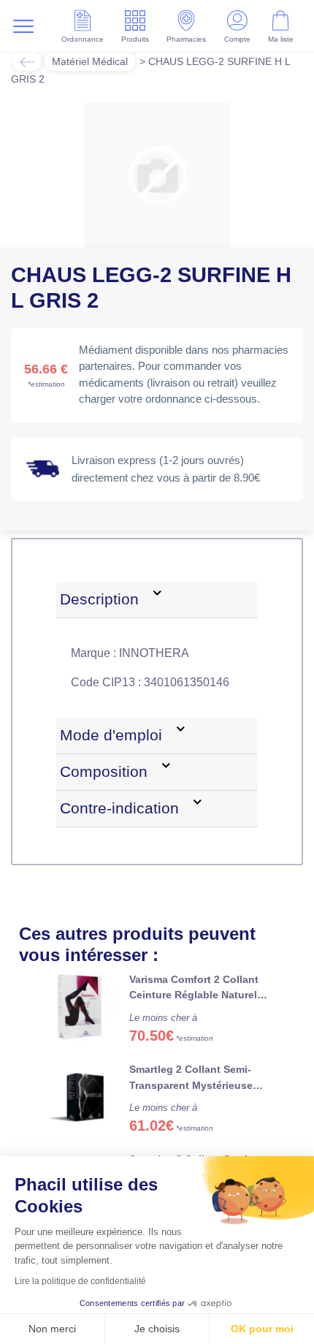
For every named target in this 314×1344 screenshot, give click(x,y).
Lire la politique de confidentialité (80, 1281)
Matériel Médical (90, 61)
